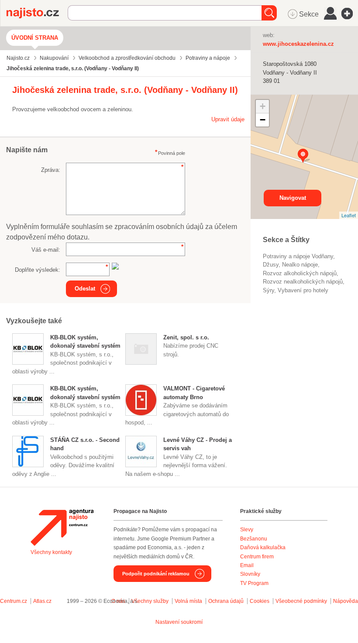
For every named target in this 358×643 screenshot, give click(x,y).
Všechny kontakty (51, 552)
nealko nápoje (300, 264)
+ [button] (262, 106)
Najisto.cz (37, 13)
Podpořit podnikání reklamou (155, 573)
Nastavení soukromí (179, 622)
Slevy (246, 530)
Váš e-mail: (45, 249)
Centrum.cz (13, 601)
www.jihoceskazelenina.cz (298, 44)
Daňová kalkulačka (263, 547)
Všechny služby (150, 601)
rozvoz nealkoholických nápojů (303, 281)
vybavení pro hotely (303, 290)
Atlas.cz (42, 601)
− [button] (262, 119)
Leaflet (348, 215)
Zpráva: (50, 170)
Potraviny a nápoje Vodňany (298, 256)
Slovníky (250, 574)
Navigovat (292, 198)
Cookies (259, 601)
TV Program (254, 583)
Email (247, 565)
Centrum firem (257, 557)
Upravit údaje (227, 119)
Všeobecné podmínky (301, 601)
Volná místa (188, 601)
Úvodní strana (34, 37)
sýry (268, 290)
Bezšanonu (253, 539)
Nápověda (345, 601)
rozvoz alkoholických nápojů (300, 273)
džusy (271, 264)
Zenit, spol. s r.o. (186, 337)
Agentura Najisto (62, 527)
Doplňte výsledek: (37, 270)
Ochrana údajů (226, 601)
